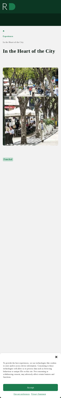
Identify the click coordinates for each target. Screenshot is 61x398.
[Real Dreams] (9, 7)
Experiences (8, 36)
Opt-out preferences (22, 394)
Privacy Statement (38, 394)
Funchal (8, 159)
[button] (56, 357)
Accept (30, 387)
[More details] (30, 106)
